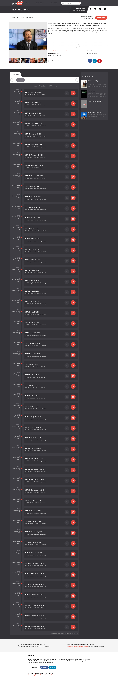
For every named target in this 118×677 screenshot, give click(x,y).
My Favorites (53, 3)
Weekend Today (93, 81)
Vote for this (56, 61)
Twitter (53, 667)
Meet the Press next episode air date (59, 633)
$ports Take (91, 91)
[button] (44, 39)
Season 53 (55, 80)
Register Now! (101, 17)
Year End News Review (95, 101)
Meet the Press (29, 17)
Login (96, 3)
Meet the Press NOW (94, 112)
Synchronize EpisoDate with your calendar (77, 646)
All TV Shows (20, 17)
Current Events (63, 51)
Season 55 (37, 80)
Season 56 (29, 80)
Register (103, 3)
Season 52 (63, 80)
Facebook (45, 667)
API (28, 675)
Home (13, 17)
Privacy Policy (35, 675)
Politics (55, 51)
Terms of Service (44, 675)
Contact (53, 675)
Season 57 (20, 80)
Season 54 (46, 80)
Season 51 (72, 80)
